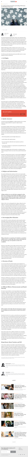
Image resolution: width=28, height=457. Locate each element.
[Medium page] (24, 454)
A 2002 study (6, 321)
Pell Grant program (7, 41)
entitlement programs (11, 357)
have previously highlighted (8, 121)
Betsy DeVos (6, 358)
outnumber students (15, 301)
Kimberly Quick (6, 33)
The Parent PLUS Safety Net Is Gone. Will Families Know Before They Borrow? (20, 424)
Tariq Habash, (10, 372)
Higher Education (20, 393)
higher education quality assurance (15, 129)
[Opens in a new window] (4, 34)
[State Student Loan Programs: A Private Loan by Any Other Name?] (7, 415)
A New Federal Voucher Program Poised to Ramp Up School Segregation (20, 405)
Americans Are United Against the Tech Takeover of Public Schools (20, 386)
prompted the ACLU (4, 95)
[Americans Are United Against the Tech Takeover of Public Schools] (7, 387)
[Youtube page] (20, 454)
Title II (13, 65)
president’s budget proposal (14, 263)
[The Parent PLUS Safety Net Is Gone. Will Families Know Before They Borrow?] (7, 424)
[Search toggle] (26, 1)
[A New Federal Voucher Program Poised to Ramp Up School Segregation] (7, 406)
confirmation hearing (17, 41)
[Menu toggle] (1, 1)
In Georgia (8, 92)
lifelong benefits (9, 222)
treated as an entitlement (21, 277)
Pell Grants (10, 358)
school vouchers (17, 357)
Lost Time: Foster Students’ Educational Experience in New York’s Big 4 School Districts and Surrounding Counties (20, 434)
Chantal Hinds (20, 438)
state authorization (21, 130)
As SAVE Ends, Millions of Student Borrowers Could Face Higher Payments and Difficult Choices (20, 396)
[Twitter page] (22, 454)
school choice (5, 357)
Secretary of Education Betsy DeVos (8, 38)
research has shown (4, 226)
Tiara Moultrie (21, 399)
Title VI (21, 62)
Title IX (9, 64)
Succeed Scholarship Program (18, 88)
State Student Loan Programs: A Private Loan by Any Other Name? (20, 414)
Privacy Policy (21, 449)
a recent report (23, 322)
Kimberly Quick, (10, 363)
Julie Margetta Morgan (23, 389)
